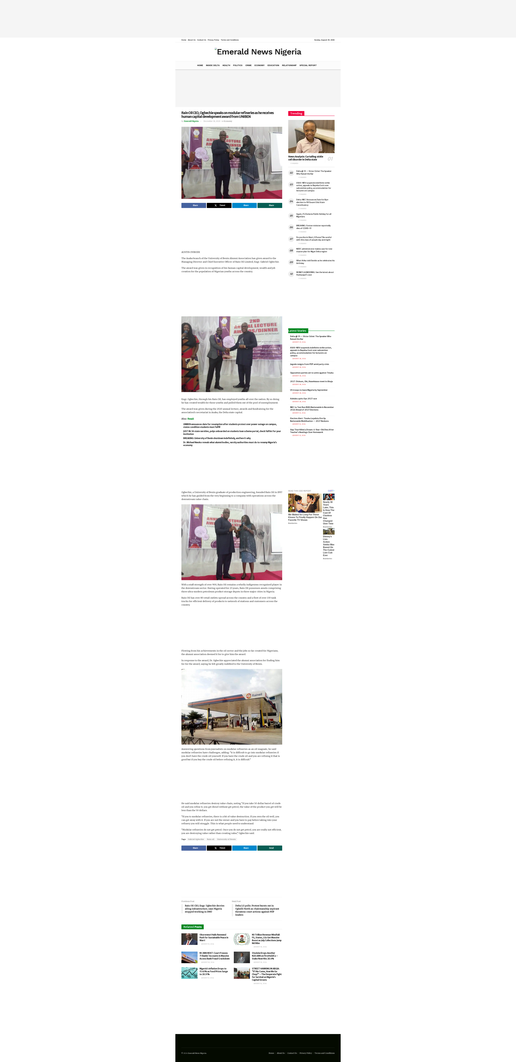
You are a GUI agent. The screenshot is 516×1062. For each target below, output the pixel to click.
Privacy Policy (213, 40)
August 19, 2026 (207, 944)
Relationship (289, 65)
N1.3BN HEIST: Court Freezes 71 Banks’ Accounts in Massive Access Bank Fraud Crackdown (215, 956)
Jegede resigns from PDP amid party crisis (309, 364)
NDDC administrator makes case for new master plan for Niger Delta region (314, 250)
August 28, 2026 (299, 359)
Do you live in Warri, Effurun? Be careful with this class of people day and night (314, 238)
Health (226, 65)
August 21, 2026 (299, 413)
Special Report (308, 65)
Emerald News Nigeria (197, 1053)
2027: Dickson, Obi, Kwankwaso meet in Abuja (311, 381)
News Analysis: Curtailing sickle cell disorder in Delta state (305, 158)
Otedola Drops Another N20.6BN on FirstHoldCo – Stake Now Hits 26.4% (265, 956)
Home (183, 40)
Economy (260, 65)
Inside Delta (213, 65)
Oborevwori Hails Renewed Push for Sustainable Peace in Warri (214, 937)
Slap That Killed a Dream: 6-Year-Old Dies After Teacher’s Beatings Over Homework (312, 431)
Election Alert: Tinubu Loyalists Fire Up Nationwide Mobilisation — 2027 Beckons (309, 419)
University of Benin (226, 839)
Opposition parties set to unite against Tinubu (312, 373)
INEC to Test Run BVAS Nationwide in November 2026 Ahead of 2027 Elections (312, 408)
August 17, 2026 (207, 978)
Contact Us (201, 40)
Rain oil (210, 839)
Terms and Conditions (230, 40)
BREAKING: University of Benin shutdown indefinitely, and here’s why (217, 438)
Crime (248, 65)
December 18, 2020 (211, 121)
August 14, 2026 (260, 983)
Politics (237, 65)
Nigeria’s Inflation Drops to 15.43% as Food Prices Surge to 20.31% (214, 971)
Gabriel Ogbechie (196, 839)
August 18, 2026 (260, 947)
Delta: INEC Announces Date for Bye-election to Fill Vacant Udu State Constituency (312, 202)
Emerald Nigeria (191, 121)
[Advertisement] (258, 19)
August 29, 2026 (299, 342)
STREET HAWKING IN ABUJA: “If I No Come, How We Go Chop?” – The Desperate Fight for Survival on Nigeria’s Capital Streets (267, 974)
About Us (192, 40)
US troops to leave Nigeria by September (309, 390)
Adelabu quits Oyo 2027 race (303, 398)
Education (273, 65)
